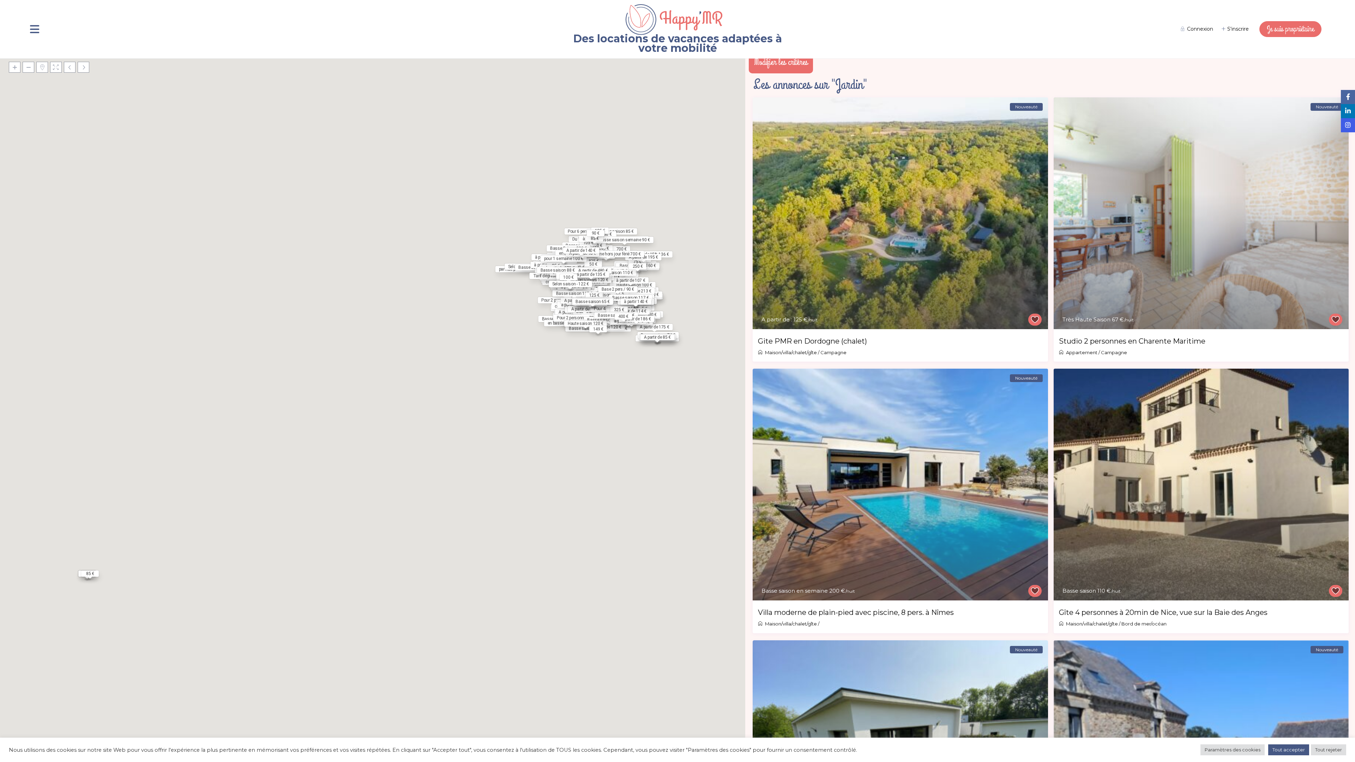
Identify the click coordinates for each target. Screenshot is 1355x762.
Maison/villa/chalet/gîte (791, 352)
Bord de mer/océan (1144, 624)
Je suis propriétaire (1290, 29)
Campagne (833, 352)
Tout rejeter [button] (1328, 749)
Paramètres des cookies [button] (1232, 749)
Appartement (1081, 352)
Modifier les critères (781, 62)
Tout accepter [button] (1288, 749)
